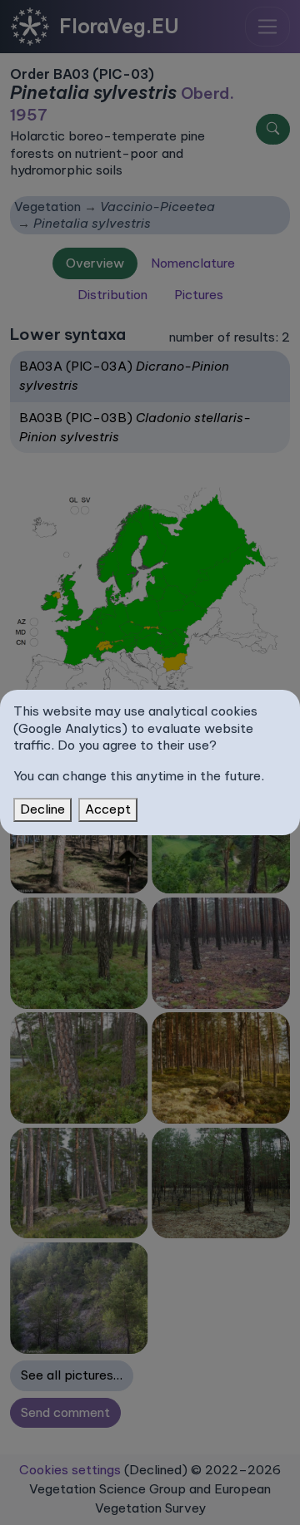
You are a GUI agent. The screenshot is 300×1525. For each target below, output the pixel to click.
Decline (42, 809)
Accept (108, 809)
